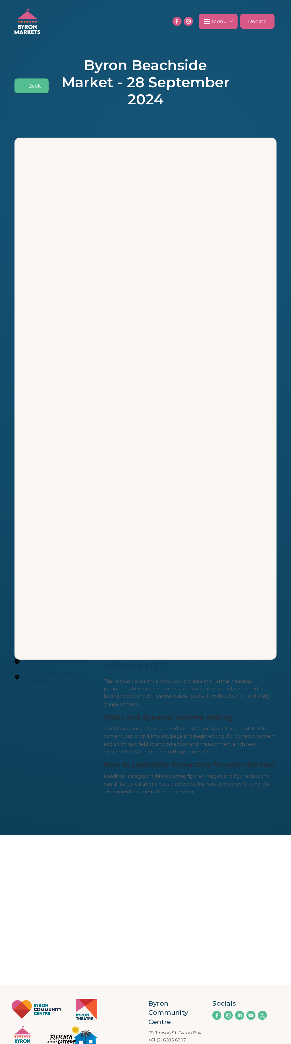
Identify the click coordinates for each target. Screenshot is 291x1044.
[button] (218, 21)
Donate (257, 21)
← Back (31, 86)
